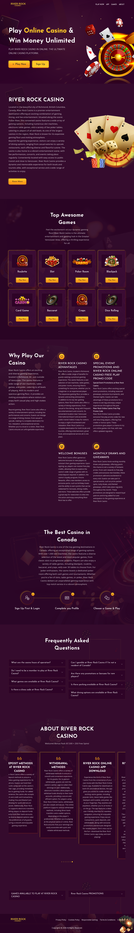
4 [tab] (68, 861)
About (121, 4)
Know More (17, 182)
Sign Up (40, 64)
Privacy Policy (61, 920)
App (107, 4)
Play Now (100, 4)
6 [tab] (72, 861)
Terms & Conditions (107, 920)
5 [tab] (70, 861)
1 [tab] (61, 861)
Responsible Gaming (90, 920)
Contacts (120, 920)
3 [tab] (65, 861)
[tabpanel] (28, 795)
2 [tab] (63, 861)
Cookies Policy (73, 920)
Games (114, 4)
